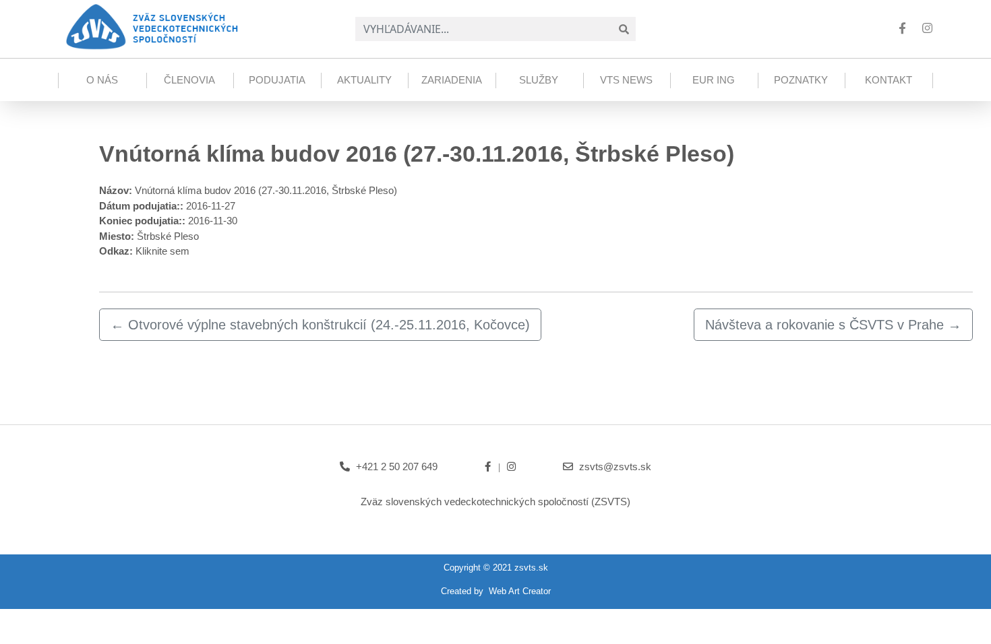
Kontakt (888, 80)
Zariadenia (451, 80)
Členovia (189, 80)
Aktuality (364, 80)
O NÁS (102, 80)
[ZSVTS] (151, 25)
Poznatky (801, 80)
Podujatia (277, 80)
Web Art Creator (520, 591)
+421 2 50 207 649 (397, 466)
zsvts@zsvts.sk (615, 466)
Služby (538, 80)
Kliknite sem (162, 251)
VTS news (626, 80)
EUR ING (713, 80)
